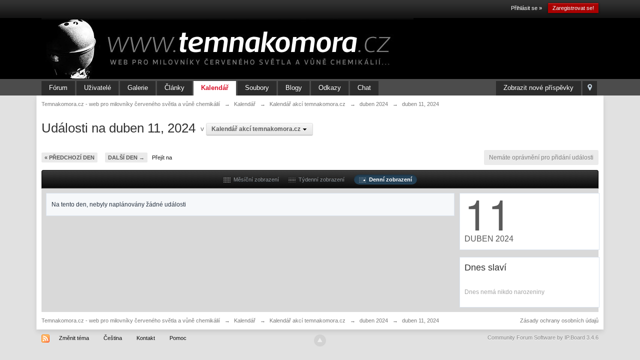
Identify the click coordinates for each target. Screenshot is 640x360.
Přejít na (162, 157)
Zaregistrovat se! (573, 8)
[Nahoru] (320, 340)
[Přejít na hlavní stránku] (228, 48)
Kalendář (214, 88)
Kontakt (145, 338)
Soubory (257, 88)
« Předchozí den (69, 157)
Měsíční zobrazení (254, 179)
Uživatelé (97, 88)
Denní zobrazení (389, 179)
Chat (364, 88)
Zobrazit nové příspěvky (539, 88)
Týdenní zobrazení (320, 179)
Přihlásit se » (526, 8)
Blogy (294, 88)
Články (174, 88)
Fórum (58, 88)
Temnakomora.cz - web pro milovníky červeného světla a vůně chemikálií (131, 321)
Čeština (113, 338)
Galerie (138, 88)
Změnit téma (74, 338)
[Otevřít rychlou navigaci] (589, 88)
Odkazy (329, 88)
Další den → (126, 157)
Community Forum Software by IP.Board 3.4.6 (543, 337)
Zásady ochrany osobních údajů (559, 321)
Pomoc (178, 338)
